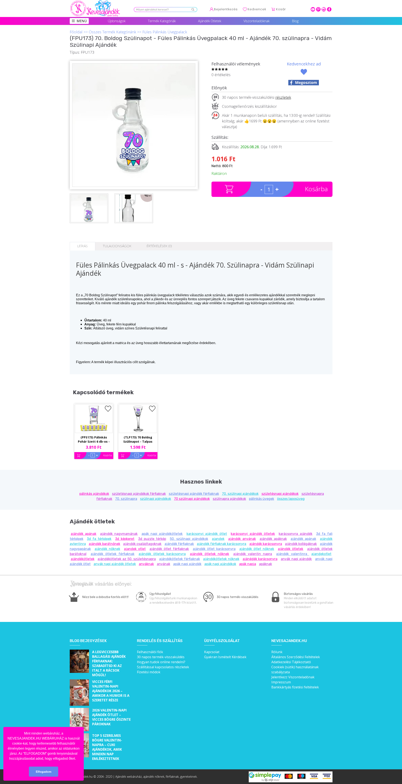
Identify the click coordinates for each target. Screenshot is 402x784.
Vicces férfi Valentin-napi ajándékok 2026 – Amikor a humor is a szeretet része (110, 690)
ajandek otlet (135, 549)
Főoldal (76, 31)
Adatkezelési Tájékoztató (291, 662)
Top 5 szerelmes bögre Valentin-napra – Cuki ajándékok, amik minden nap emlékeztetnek (107, 747)
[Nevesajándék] (95, 1)
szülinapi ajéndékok (155, 499)
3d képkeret (124, 539)
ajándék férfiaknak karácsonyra (221, 544)
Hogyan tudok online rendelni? (161, 662)
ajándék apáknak (273, 539)
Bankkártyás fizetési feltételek (295, 687)
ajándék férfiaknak (179, 544)
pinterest (318, 9)
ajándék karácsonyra (265, 544)
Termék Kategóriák (162, 21)
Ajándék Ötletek (209, 21)
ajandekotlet (321, 554)
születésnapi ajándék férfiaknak (194, 494)
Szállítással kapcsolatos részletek (163, 667)
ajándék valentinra (292, 554)
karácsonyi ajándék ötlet (207, 534)
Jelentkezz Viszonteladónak (292, 677)
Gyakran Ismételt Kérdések (225, 657)
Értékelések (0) (159, 246)
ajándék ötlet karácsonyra (214, 549)
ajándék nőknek (107, 549)
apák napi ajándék (187, 564)
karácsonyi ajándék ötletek (253, 534)
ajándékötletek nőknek (221, 559)
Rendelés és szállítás (160, 641)
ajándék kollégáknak (301, 544)
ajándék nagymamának (119, 534)
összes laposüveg (291, 499)
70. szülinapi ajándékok (240, 494)
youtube (313, 9)
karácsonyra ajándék (295, 534)
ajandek (218, 539)
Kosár (281, 9)
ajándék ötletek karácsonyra (162, 554)
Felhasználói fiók (150, 652)
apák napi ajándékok (220, 564)
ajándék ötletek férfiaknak (112, 554)
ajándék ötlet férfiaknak (169, 549)
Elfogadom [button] (43, 771)
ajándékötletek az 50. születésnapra (127, 559)
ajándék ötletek (290, 549)
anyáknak (146, 564)
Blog (295, 21)
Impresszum (281, 682)
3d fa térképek (99, 539)
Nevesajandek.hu (289, 641)
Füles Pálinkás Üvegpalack (164, 31)
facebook (329, 9)
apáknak (265, 564)
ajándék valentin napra (252, 554)
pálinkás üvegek (261, 499)
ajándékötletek (82, 559)
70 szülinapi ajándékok (192, 499)
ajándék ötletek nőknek (209, 554)
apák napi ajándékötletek (162, 534)
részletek (283, 97)
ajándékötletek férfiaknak (179, 559)
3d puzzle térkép (152, 539)
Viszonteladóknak (256, 21)
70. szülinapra (126, 499)
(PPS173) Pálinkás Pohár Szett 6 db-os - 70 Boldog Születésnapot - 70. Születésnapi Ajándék (93, 439)
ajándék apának (83, 534)
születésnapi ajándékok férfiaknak (139, 494)
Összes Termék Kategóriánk (112, 31)
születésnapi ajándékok (280, 494)
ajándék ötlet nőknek (256, 549)
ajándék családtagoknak (142, 544)
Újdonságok (116, 21)
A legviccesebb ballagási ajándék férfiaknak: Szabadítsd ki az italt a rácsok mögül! (109, 663)
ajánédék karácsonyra (260, 559)
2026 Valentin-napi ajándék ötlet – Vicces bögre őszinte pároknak (111, 717)
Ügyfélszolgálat (222, 641)
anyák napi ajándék (296, 559)
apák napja (247, 564)
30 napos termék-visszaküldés (160, 657)
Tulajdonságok (117, 246)
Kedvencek (257, 9)
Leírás (82, 246)
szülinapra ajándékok (229, 499)
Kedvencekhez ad (304, 64)
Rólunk (276, 652)
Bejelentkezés (226, 9)
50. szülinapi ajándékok (189, 539)
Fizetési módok (148, 672)
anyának (163, 564)
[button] (77, 758)
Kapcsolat (211, 652)
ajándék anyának (242, 539)
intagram (324, 9)
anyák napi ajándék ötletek (115, 564)
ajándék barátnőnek (104, 544)
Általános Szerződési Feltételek (295, 657)
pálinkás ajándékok (94, 494)
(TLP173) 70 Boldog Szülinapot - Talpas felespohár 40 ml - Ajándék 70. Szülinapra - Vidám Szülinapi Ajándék (138, 439)
